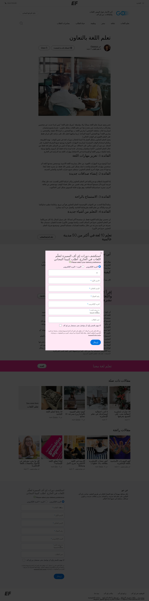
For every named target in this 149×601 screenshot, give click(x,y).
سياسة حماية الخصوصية (94, 335)
